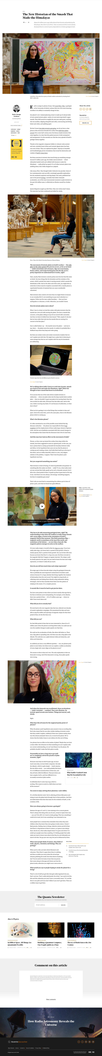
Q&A (24, 11)
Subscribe (63, 905)
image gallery (42, 940)
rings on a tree (59, 548)
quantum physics (13, 940)
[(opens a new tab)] (16, 149)
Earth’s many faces (42, 153)
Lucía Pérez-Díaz (60, 106)
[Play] (42, 506)
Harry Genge (88, 96)
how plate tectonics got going (47, 128)
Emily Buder (81, 494)
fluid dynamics (71, 940)
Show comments (51, 999)
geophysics (70, 770)
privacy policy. (53, 521)
